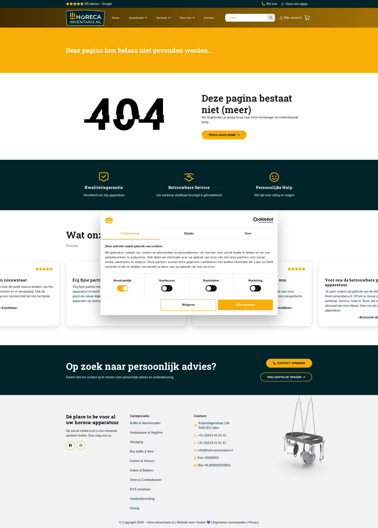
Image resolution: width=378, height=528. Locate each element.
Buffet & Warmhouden (145, 423)
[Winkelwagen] (307, 18)
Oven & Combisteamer (146, 480)
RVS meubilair (140, 489)
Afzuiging (136, 442)
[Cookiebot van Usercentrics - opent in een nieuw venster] (256, 220)
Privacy (253, 522)
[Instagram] (81, 445)
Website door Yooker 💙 (193, 522)
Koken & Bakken (141, 470)
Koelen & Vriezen (142, 461)
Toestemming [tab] (129, 233)
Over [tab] (248, 233)
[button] (146, 18)
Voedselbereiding (142, 498)
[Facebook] (70, 445)
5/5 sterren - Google (98, 4)
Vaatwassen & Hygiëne (146, 432)
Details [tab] (189, 233)
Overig (134, 508)
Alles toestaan (245, 304)
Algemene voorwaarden (229, 522)
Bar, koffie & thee (142, 451)
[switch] (166, 288)
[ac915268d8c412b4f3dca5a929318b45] (85, 18)
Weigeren (188, 304)
